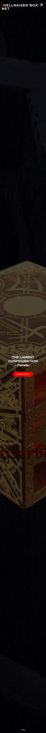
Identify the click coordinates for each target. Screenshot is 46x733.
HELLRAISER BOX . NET (21, 7)
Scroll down (23, 374)
